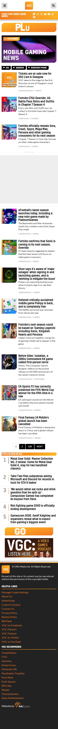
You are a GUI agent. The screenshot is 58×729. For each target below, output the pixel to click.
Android (20, 68)
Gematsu (7, 660)
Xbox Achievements (13, 697)
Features (39, 379)
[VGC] (29, 6)
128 (30, 446)
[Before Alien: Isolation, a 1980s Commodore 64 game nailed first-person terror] (9, 361)
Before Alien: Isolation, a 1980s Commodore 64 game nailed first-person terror (35, 359)
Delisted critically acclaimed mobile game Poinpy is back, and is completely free (36, 303)
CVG (4, 656)
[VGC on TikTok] (52, 13)
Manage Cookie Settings (15, 592)
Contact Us (8, 608)
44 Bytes (22, 705)
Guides (35, 118)
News (38, 90)
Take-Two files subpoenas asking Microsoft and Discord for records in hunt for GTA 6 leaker (32, 479)
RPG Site (6, 685)
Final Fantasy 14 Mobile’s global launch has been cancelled (33, 421)
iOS (7, 68)
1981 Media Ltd (22, 566)
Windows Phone (39, 68)
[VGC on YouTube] (49, 13)
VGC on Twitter (10, 637)
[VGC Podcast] (38, 13)
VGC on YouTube (11, 641)
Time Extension (10, 693)
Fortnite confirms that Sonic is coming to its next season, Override (36, 244)
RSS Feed (7, 621)
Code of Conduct (11, 604)
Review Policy (9, 616)
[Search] (53, 6)
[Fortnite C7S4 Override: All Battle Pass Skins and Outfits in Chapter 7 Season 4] (9, 104)
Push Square (8, 681)
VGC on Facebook (12, 625)
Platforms (12, 39)
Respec (6, 689)
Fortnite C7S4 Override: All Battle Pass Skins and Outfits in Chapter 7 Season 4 (36, 101)
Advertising (8, 600)
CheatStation (9, 652)
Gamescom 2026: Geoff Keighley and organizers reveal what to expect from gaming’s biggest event (33, 519)
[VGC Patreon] (34, 13)
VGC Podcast (9, 633)
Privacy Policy (9, 612)
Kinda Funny (9, 665)
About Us (7, 596)
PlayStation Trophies (13, 673)
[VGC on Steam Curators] (34, 16)
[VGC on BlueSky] (45, 13)
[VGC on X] (41, 13)
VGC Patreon (9, 629)
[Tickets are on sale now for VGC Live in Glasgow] (9, 79)
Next (40, 446)
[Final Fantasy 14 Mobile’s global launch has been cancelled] (9, 423)
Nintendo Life (9, 669)
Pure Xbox (7, 677)
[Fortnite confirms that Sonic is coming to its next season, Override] (9, 247)
